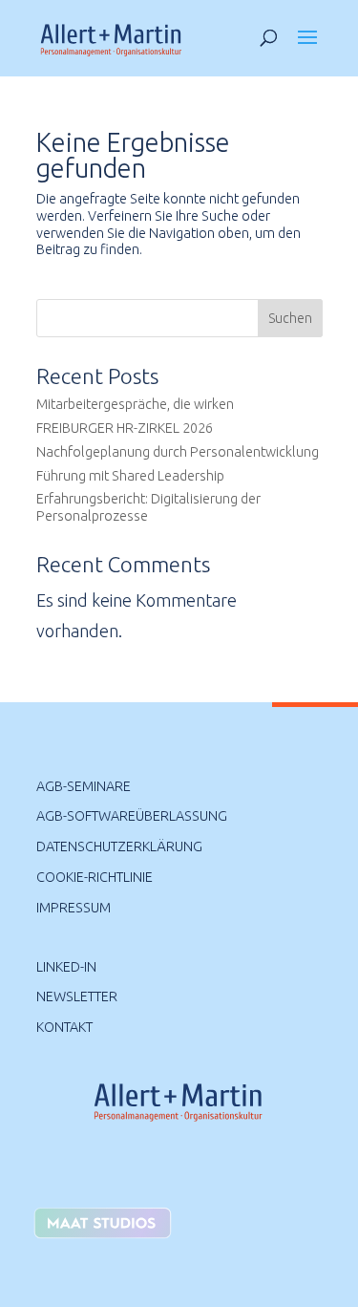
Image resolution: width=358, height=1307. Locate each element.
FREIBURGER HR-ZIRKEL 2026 (124, 428)
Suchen (290, 318)
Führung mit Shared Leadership (130, 475)
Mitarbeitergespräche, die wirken (135, 404)
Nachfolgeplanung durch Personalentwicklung (177, 452)
